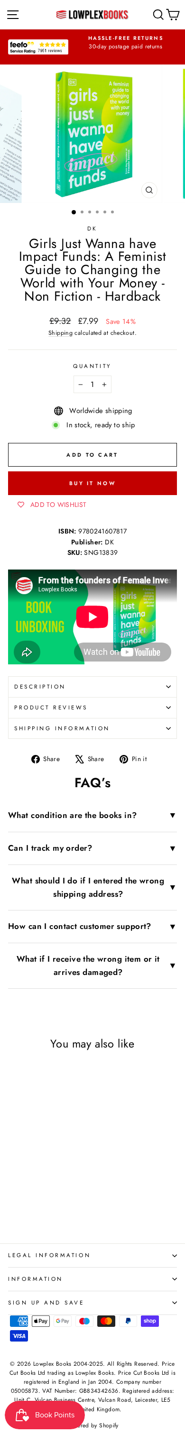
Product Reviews (51, 707)
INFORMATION (35, 1279)
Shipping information (62, 728)
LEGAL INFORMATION (49, 1255)
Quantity (92, 366)
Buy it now (92, 483)
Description (40, 686)
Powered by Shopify (92, 1425)
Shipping (60, 333)
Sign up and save (46, 1302)
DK (92, 228)
